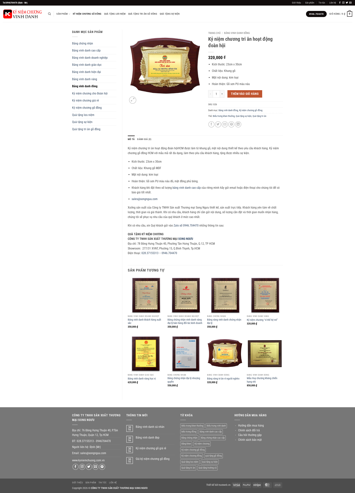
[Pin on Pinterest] (231, 124)
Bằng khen (186, 443)
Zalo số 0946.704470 (186, 225)
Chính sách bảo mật (250, 440)
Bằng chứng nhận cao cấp (213, 437)
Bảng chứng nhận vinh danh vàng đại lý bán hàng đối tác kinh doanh (185, 321)
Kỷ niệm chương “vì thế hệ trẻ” (262, 320)
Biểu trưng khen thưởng (224, 116)
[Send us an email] (350, 2)
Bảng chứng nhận (82, 43)
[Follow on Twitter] (347, 2)
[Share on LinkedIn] (238, 124)
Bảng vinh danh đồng (84, 86)
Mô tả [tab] (131, 139)
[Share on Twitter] (218, 124)
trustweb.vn (225, 485)
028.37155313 (149, 253)
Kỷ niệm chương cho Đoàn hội (90, 93)
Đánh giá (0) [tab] (144, 139)
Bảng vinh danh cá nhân (150, 427)
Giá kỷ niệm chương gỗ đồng (153, 459)
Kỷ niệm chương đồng (191, 455)
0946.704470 (169, 253)
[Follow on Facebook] (340, 2)
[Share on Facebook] (211, 124)
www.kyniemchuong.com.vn (88, 460)
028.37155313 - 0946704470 (94, 441)
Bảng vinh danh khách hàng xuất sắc (144, 321)
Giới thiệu (296, 2)
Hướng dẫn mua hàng (251, 425)
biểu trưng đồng (188, 431)
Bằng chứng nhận (189, 437)
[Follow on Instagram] (343, 2)
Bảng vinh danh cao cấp (86, 50)
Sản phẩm (309, 2)
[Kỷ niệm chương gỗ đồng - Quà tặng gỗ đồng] (23, 14)
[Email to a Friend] (225, 124)
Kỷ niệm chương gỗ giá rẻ (151, 448)
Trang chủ (214, 32)
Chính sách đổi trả (249, 430)
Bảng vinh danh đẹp (147, 437)
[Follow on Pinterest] (102, 467)
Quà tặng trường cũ (208, 467)
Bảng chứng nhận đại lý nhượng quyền (184, 380)
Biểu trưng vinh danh (216, 425)
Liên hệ (332, 2)
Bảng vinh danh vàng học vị (142, 378)
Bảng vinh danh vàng (84, 79)
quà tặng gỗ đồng (213, 455)
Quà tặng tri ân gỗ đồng (142, 13)
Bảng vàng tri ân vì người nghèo (223, 378)
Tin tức (322, 2)
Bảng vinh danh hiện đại (86, 72)
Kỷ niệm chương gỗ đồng (87, 13)
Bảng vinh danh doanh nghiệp (90, 57)
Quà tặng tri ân (259, 116)
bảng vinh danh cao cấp (187, 187)
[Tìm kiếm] (49, 13)
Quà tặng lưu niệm (115, 13)
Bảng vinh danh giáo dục (87, 64)
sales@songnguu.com (145, 199)
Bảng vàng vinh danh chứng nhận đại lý (224, 321)
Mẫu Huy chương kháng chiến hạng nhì (262, 380)
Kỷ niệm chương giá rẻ (85, 100)
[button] (340, 14)
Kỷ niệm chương (202, 443)
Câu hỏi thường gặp (250, 435)
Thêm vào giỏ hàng (244, 94)
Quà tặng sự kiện (170, 13)
